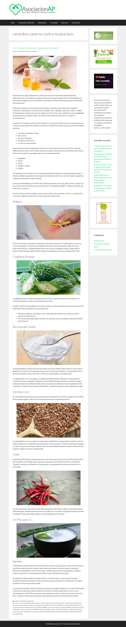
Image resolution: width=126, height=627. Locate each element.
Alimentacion (42, 23)
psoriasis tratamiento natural (35, 609)
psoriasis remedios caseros (26, 607)
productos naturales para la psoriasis (61, 605)
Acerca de (64, 23)
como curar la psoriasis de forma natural (27, 603)
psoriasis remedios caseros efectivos (47, 607)
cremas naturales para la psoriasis (38, 605)
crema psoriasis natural (20, 605)
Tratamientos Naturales (26, 23)
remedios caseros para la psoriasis (34, 612)
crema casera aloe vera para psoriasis (52, 603)
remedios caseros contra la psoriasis (55, 609)
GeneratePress (75, 624)
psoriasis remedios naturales (69, 607)
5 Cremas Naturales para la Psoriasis (35, 48)
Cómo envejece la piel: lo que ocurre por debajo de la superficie (103, 148)
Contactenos (76, 23)
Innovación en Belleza (102, 244)
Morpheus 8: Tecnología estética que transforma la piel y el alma (103, 188)
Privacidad (53, 23)
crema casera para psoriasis (73, 603)
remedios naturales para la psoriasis (57, 612)
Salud (12, 23)
